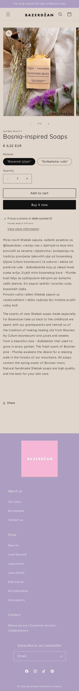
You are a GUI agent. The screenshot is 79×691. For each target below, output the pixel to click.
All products (16, 600)
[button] (8, 14)
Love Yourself (17, 554)
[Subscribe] (61, 656)
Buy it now (39, 205)
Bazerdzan (32, 686)
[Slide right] (48, 123)
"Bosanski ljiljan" (19, 161)
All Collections (18, 591)
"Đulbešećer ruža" (55, 161)
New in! (13, 545)
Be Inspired (16, 511)
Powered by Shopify (50, 686)
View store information (23, 229)
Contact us (15, 520)
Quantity (8, 170)
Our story (14, 502)
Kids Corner (16, 582)
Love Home (16, 563)
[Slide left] (30, 123)
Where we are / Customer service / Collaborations (32, 628)
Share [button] (11, 403)
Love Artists (16, 573)
